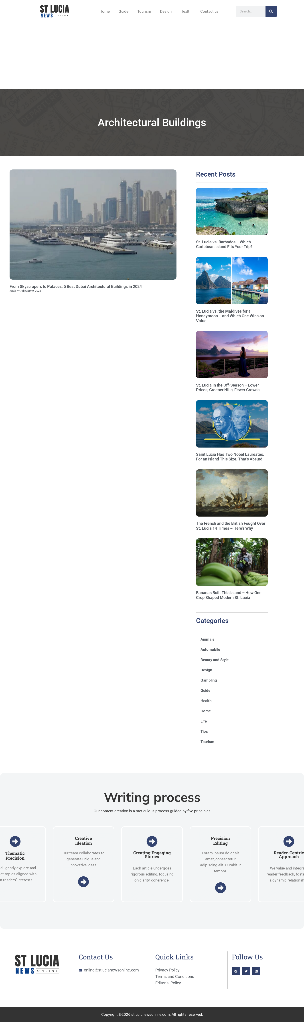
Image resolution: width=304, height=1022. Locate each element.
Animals (207, 639)
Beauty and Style (215, 660)
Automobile (210, 649)
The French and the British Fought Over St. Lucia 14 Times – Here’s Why (230, 526)
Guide (123, 11)
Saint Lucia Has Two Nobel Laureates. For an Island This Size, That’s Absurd (230, 457)
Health (185, 11)
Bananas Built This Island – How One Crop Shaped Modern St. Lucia (228, 595)
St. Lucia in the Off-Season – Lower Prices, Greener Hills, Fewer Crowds (227, 387)
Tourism (144, 11)
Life (204, 721)
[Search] (271, 11)
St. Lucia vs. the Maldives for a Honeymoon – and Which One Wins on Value (230, 316)
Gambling (209, 680)
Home (104, 11)
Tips (204, 731)
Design (166, 11)
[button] (236, 971)
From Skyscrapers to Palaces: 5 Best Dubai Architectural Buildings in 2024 (76, 286)
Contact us (209, 11)
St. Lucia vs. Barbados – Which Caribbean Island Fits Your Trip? (224, 244)
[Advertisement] (152, 56)
